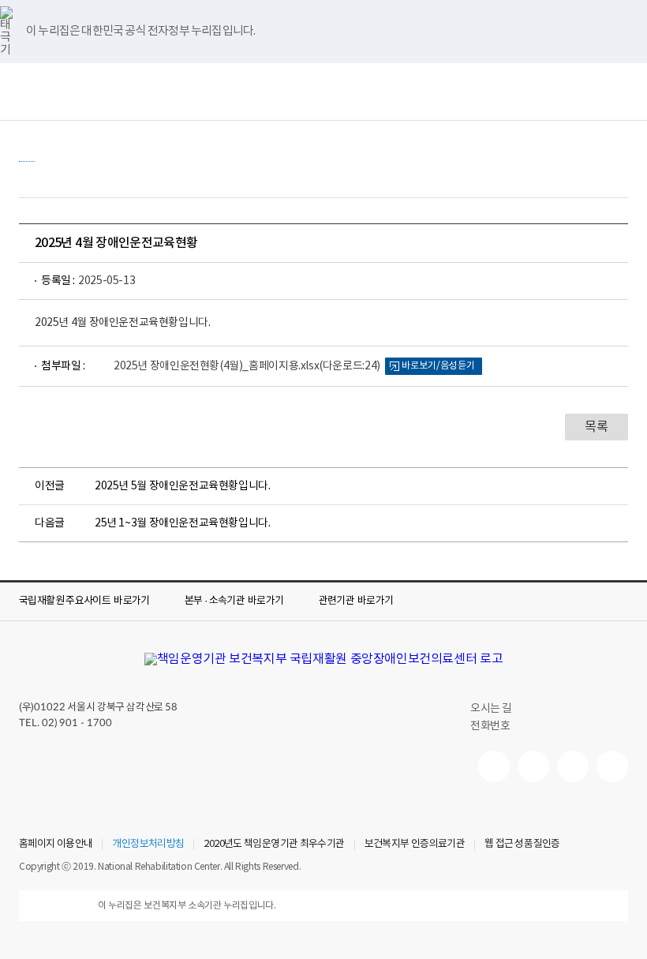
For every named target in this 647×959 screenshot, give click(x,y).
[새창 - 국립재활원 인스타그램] (573, 766)
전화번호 (490, 726)
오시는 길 (491, 708)
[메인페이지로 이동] (323, 659)
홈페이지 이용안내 (55, 844)
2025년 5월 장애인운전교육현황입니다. (183, 486)
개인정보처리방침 (148, 844)
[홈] (27, 153)
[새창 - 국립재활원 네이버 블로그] (533, 766)
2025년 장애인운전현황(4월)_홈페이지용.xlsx (247, 366)
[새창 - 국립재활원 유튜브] (494, 766)
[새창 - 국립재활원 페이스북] (612, 766)
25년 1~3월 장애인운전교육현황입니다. (183, 523)
